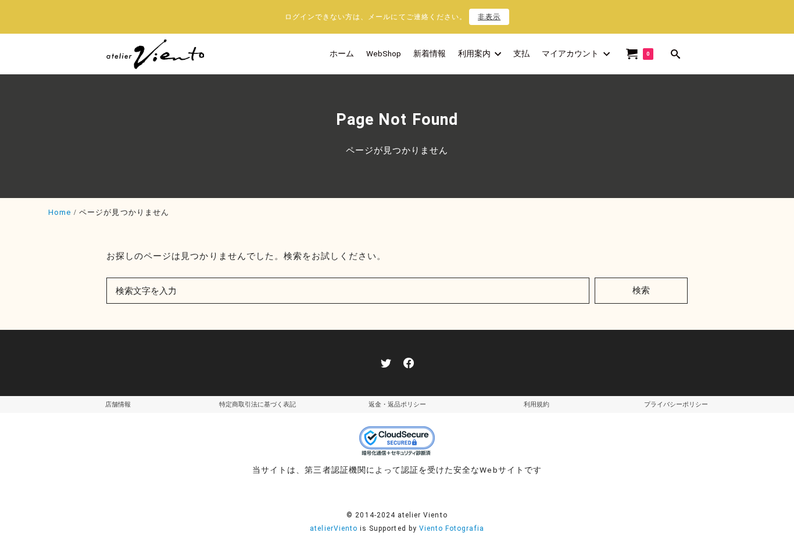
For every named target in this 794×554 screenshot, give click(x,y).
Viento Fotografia (451, 528)
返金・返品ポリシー (397, 404)
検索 (641, 290)
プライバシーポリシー (676, 404)
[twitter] (386, 363)
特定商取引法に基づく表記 (257, 404)
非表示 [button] (489, 17)
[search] (676, 54)
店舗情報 (118, 404)
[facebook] (408, 363)
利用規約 (536, 404)
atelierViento (333, 528)
